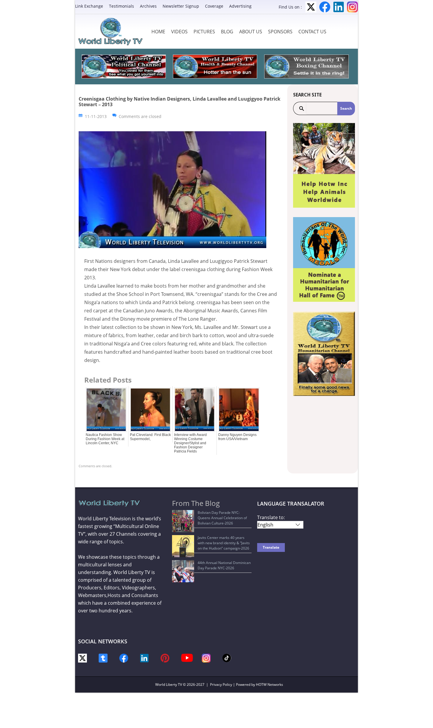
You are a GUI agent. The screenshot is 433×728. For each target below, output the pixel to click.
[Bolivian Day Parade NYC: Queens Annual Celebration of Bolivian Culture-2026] (183, 521)
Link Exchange (89, 6)
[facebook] (123, 657)
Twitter (310, 6)
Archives (148, 6)
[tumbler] (103, 657)
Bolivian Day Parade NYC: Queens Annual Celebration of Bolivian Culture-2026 (222, 518)
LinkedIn (338, 6)
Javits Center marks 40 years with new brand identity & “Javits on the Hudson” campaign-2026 (224, 543)
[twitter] (82, 657)
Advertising (240, 6)
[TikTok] (226, 657)
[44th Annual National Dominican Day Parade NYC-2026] (183, 571)
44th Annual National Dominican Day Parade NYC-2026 (224, 565)
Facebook (324, 6)
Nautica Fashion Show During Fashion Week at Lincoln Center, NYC (105, 439)
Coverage (214, 6)
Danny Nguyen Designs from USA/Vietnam (237, 437)
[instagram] (206, 657)
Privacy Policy (221, 684)
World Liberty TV (168, 684)
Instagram (352, 6)
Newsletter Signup (181, 6)
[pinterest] (165, 657)
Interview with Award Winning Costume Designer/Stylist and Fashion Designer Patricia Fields (190, 443)
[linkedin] (144, 657)
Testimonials (121, 6)
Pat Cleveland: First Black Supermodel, (150, 437)
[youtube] (187, 657)
